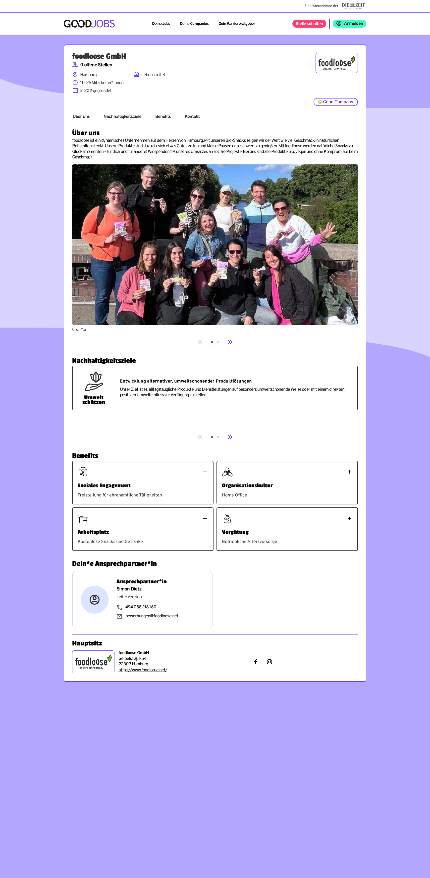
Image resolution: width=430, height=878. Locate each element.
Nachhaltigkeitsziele (122, 117)
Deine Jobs (161, 23)
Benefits (163, 117)
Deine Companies (194, 23)
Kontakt (192, 117)
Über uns (81, 117)
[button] (212, 342)
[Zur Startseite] (89, 24)
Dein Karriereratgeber (236, 23)
